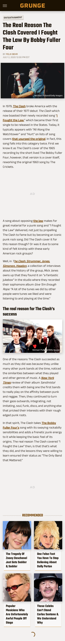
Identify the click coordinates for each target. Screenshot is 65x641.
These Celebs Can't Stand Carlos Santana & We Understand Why (47, 614)
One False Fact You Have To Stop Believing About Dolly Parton (48, 560)
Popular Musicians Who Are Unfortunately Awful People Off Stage (17, 614)
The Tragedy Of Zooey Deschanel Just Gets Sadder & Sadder (16, 560)
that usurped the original (28, 138)
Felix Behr (12, 54)
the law (38, 220)
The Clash (19, 106)
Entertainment (13, 17)
